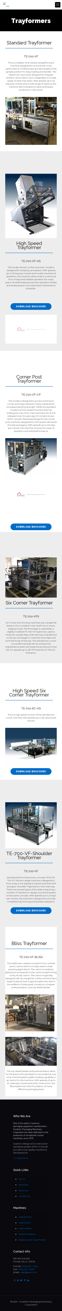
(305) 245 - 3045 (30, 1266)
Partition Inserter (27, 1234)
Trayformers (24, 1222)
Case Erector (25, 1217)
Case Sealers (25, 1228)
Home (21, 1179)
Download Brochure (31, 306)
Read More (22, 1158)
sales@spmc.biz (28, 1272)
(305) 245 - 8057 (26, 1269)
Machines (23, 1184)
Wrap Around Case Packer (32, 1240)
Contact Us (24, 1196)
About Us (23, 1190)
